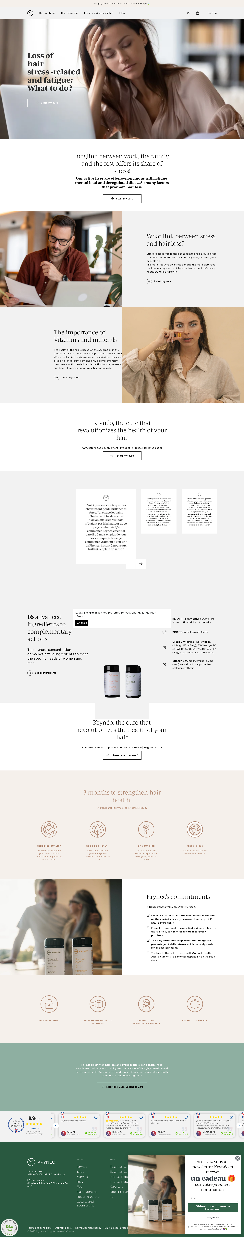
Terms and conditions (39, 1228)
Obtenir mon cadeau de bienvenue (213, 1207)
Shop (80, 1171)
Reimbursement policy (88, 1228)
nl (210, 13)
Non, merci (213, 1217)
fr (206, 13)
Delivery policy (63, 1228)
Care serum (118, 1186)
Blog (80, 1181)
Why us (82, 1176)
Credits (70, 1231)
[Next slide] (141, 564)
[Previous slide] (131, 564)
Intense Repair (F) (123, 1176)
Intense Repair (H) (123, 1181)
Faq (79, 1186)
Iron (112, 1196)
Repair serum (119, 1191)
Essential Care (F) (122, 1166)
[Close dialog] (237, 1158)
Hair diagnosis (87, 1191)
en (215, 13)
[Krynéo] (30, 13)
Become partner (89, 1196)
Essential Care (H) (123, 1171)
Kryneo (82, 1166)
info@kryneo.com (35, 1180)
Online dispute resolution (118, 1228)
